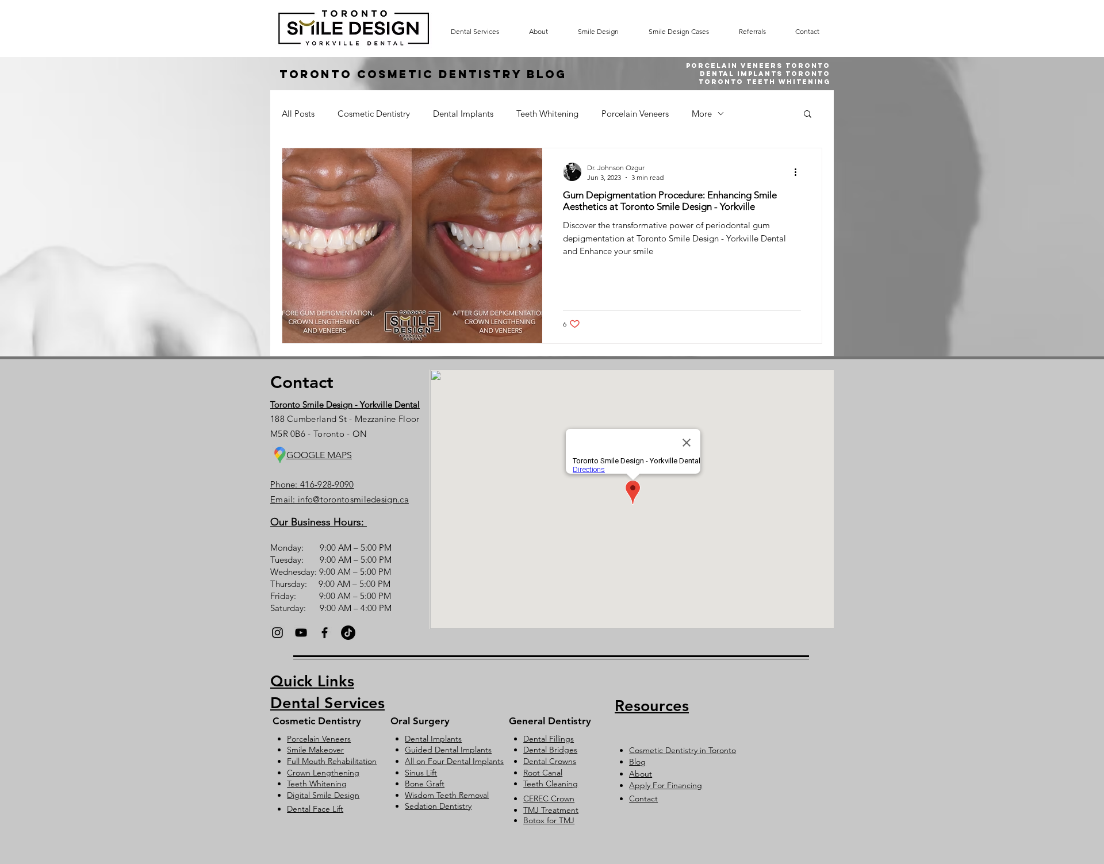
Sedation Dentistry (438, 806)
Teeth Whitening (547, 113)
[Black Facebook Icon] (324, 632)
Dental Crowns (549, 761)
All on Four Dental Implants (454, 761)
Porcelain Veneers (635, 113)
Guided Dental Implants (448, 749)
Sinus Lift (421, 772)
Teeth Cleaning (550, 783)
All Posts (298, 113)
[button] (807, 115)
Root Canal (542, 772)
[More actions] (799, 172)
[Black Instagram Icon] (277, 632)
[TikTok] (348, 632)
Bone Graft (424, 783)
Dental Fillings (548, 739)
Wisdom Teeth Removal (447, 795)
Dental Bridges (550, 749)
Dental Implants (463, 113)
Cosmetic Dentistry (374, 113)
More (702, 113)
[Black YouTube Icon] (301, 632)
